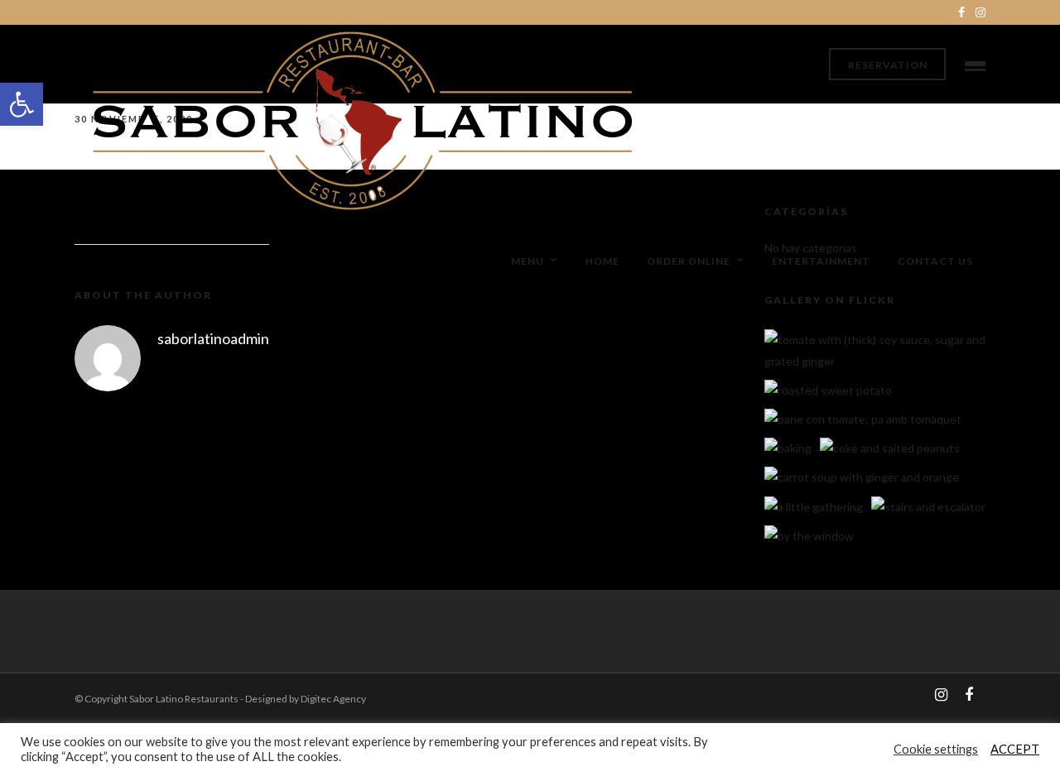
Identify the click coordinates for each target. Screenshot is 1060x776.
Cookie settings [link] (936, 749)
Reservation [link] (888, 65)
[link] (21, 104)
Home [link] (602, 261)
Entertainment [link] (821, 261)
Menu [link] (527, 261)
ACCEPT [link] (1014, 749)
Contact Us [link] (935, 261)
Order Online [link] (688, 261)
